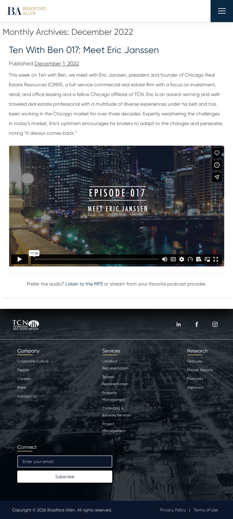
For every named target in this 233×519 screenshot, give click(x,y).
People (23, 370)
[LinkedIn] (178, 324)
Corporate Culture (33, 361)
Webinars (195, 387)
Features (194, 361)
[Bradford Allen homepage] (26, 11)
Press (21, 387)
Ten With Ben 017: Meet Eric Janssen (84, 50)
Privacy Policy (173, 509)
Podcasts (195, 379)
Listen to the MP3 (84, 284)
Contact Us (27, 396)
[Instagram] (215, 324)
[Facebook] (197, 324)
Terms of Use (206, 509)
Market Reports (200, 370)
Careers (24, 379)
